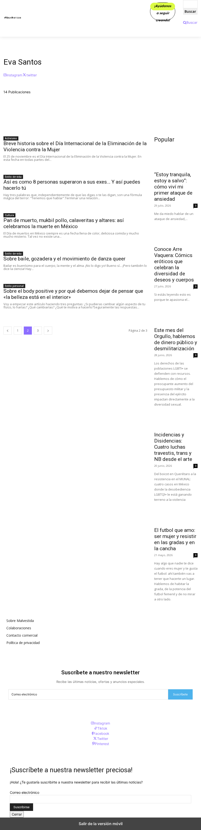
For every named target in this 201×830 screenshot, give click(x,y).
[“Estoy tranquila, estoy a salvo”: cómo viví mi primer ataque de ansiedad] (176, 157)
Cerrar (17, 814)
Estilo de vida (13, 176)
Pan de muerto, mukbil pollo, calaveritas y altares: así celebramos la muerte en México (63, 223)
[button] (190, 22)
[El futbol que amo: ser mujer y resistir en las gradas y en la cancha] (176, 513)
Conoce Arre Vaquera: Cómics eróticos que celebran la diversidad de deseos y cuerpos (174, 264)
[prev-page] (7, 331)
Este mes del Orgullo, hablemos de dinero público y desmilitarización (175, 339)
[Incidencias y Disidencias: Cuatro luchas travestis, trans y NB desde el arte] (176, 418)
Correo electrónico (24, 792)
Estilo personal (14, 286)
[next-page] (48, 331)
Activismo (11, 138)
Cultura (9, 215)
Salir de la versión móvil (101, 823)
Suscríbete (180, 694)
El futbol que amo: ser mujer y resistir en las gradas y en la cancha (175, 539)
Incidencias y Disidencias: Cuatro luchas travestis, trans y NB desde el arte (173, 447)
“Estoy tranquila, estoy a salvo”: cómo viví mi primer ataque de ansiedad (173, 187)
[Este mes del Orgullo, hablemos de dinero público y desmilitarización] (176, 313)
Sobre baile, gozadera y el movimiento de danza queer (64, 259)
